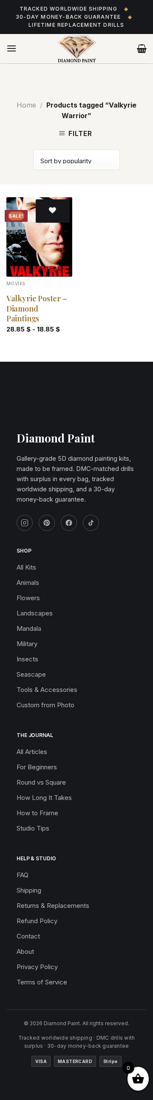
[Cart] (142, 48)
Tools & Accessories (47, 690)
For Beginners (37, 767)
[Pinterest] (47, 523)
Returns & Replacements (53, 906)
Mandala (29, 628)
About (25, 951)
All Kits (26, 567)
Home (26, 105)
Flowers (28, 598)
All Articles (32, 752)
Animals (28, 582)
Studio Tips (33, 828)
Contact (28, 936)
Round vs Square (41, 782)
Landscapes (35, 613)
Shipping (29, 890)
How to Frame (37, 813)
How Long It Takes (44, 798)
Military (27, 644)
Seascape (31, 674)
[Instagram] (25, 523)
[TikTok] (91, 523)
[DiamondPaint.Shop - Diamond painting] (76, 49)
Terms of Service (42, 982)
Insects (27, 659)
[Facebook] (69, 523)
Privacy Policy (37, 967)
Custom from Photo (45, 705)
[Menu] (11, 48)
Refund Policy (37, 921)
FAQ (22, 875)
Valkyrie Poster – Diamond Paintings (36, 308)
